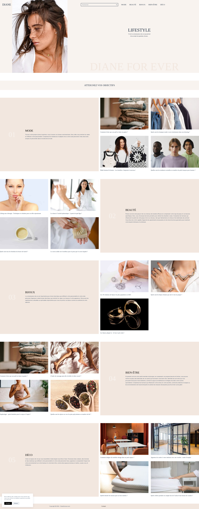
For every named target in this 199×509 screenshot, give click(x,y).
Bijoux (142, 5)
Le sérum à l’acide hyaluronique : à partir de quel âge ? (66, 213)
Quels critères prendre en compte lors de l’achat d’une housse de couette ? (172, 495)
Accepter (8, 503)
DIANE (6, 4)
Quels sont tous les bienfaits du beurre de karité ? (14, 251)
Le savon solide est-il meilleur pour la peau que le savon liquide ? (69, 251)
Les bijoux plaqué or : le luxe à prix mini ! (112, 333)
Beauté (132, 5)
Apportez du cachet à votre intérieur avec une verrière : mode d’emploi (171, 457)
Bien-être (152, 5)
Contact (103, 506)
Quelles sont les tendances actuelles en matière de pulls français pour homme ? (173, 170)
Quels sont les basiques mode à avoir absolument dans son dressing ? (170, 132)
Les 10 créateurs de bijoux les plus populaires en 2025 (115, 295)
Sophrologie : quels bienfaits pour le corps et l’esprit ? (15, 414)
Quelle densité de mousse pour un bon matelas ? (114, 495)
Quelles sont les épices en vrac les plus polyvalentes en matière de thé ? (71, 414)
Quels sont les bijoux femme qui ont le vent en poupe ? (166, 295)
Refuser (16, 503)
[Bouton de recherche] (116, 4)
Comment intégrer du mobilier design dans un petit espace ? (117, 457)
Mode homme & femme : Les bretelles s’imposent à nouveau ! (118, 170)
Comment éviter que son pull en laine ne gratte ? (114, 132)
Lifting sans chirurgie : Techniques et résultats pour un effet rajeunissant (20, 213)
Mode (123, 5)
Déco (162, 5)
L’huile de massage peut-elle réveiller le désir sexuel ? (66, 376)
